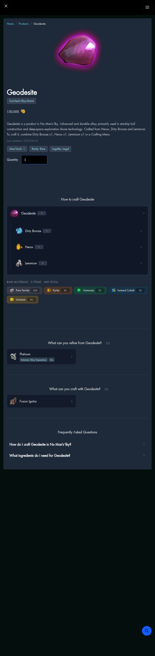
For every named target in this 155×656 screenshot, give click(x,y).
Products (24, 24)
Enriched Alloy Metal (21, 101)
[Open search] (147, 631)
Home (10, 24)
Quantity (12, 159)
